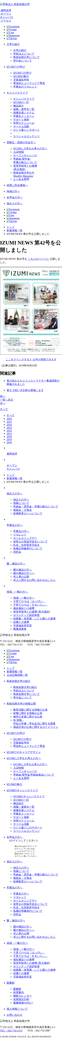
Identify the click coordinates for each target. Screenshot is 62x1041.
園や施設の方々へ (23, 573)
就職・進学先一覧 (23, 109)
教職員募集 (19, 629)
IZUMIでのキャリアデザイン (24, 752)
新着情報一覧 (14, 230)
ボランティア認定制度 (26, 615)
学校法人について (23, 53)
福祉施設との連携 (23, 608)
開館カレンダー (22, 995)
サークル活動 (21, 126)
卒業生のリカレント (25, 86)
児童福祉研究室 (22, 625)
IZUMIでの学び (16, 66)
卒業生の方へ (14, 525)
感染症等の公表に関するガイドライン (35, 727)
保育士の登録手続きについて (30, 541)
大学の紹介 (13, 44)
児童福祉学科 (21, 79)
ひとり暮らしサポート (26, 130)
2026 (9, 418)
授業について (21, 503)
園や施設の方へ (22, 569)
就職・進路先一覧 (23, 806)
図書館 (11, 982)
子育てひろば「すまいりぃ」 (30, 604)
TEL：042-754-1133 (11, 1030)
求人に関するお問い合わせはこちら (34, 580)
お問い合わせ (14, 1015)
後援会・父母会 (22, 510)
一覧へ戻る (6, 399)
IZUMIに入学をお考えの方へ (30, 148)
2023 (9, 427)
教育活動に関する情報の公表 (30, 709)
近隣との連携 (21, 622)
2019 (9, 439)
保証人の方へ (14, 203)
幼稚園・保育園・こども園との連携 (34, 618)
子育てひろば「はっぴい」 (29, 601)
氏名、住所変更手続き (26, 545)
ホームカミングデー (25, 538)
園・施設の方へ (16, 563)
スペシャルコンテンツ (26, 136)
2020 (9, 436)
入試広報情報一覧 (17, 675)
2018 (9, 442)
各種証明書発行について (27, 548)
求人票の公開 (21, 576)
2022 (9, 430)
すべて (4, 409)
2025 (9, 421)
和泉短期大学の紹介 (18, 681)
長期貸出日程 (21, 999)
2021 (9, 433)
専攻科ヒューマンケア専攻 (29, 83)
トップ (11, 227)
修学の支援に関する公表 (27, 716)
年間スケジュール (23, 123)
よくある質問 (21, 179)
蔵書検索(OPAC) (23, 1002)
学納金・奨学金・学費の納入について (35, 506)
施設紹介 (18, 105)
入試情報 (18, 152)
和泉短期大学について (26, 57)
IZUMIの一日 (21, 102)
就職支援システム (23, 112)
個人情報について (17, 1008)
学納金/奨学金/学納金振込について (33, 774)
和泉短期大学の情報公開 (21, 703)
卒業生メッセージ (23, 116)
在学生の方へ (14, 197)
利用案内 (18, 992)
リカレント (19, 534)
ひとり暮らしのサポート (27, 827)
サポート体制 (21, 119)
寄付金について (22, 60)
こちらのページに (38, 258)
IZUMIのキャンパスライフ (22, 790)
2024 (9, 424)
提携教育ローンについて (27, 513)
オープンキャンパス (25, 155)
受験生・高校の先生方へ (21, 142)
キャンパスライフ (17, 92)
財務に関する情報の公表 (27, 713)
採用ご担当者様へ (17, 185)
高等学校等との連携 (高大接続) (31, 611)
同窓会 (17, 552)
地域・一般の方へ (17, 591)
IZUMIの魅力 (21, 76)
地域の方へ (13, 191)
